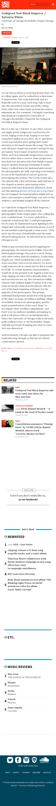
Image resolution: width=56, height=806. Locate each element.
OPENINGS (26, 772)
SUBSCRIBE (36, 772)
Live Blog (6, 33)
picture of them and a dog (33, 190)
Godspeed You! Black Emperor (28, 348)
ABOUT (7, 772)
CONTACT (16, 772)
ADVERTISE (47, 772)
